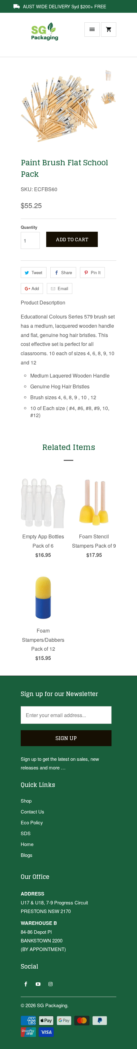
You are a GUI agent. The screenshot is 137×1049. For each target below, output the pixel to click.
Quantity (29, 227)
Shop (26, 800)
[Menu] (92, 29)
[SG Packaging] (46, 38)
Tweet (37, 272)
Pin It (96, 272)
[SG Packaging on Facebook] (26, 984)
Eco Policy (32, 822)
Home (27, 844)
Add (35, 288)
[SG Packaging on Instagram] (50, 984)
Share (66, 272)
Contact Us (32, 811)
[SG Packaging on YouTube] (38, 984)
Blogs (26, 854)
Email (63, 288)
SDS (26, 833)
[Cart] (108, 29)
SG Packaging (52, 1005)
